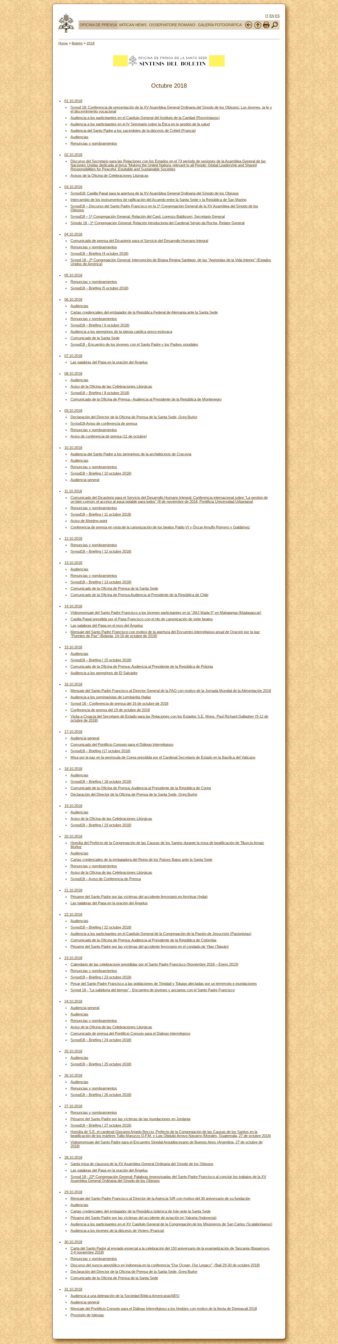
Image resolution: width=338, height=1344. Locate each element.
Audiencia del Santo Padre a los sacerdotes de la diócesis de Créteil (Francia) (133, 131)
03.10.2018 (73, 187)
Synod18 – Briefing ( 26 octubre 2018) (101, 1095)
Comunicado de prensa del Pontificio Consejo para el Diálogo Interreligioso (130, 1034)
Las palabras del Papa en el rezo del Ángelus (107, 626)
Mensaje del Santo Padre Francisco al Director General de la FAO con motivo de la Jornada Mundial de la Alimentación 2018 (171, 691)
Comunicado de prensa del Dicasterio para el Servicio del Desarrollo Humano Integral (139, 241)
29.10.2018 (73, 1192)
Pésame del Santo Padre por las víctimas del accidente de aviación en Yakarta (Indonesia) (144, 1218)
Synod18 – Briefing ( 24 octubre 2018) (101, 1040)
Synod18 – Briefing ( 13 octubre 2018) (101, 582)
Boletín (77, 43)
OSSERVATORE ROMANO (172, 25)
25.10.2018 (73, 1051)
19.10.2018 (73, 806)
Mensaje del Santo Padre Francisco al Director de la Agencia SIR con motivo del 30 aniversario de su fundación (160, 1199)
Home (63, 43)
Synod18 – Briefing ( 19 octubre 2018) (101, 825)
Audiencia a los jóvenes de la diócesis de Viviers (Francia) (117, 1231)
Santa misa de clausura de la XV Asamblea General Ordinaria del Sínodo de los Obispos (142, 1164)
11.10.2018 (73, 491)
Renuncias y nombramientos (94, 143)
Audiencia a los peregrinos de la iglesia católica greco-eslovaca (121, 332)
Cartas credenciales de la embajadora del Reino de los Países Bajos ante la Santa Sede (141, 860)
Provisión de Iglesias (87, 1315)
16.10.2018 (73, 684)
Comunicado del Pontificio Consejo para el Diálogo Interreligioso (122, 745)
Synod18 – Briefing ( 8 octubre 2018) (100, 393)
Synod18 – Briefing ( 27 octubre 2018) (101, 1125)
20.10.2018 (73, 836)
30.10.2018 (73, 1242)
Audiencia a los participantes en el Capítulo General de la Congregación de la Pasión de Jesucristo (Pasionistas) (161, 934)
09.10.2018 (73, 411)
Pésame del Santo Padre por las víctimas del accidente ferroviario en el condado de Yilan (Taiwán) (150, 947)
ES (277, 16)
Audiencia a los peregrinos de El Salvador (104, 673)
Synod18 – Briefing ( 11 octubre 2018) (101, 514)
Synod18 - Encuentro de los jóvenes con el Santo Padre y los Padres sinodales (134, 344)
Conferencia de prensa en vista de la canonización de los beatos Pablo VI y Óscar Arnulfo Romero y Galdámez (160, 527)
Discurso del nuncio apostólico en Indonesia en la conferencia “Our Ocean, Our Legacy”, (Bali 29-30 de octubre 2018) (165, 1265)
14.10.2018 (73, 606)
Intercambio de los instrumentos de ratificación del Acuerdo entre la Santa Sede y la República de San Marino (158, 200)
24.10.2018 (73, 1001)
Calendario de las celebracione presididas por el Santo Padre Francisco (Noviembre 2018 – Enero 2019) (154, 964)
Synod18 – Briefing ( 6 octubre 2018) (100, 325)
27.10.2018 (73, 1106)
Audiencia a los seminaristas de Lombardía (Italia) (111, 697)
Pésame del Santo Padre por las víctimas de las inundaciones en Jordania (130, 1119)
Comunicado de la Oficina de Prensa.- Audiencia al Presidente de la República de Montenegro (146, 399)
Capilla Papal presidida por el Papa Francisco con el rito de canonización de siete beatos (142, 619)
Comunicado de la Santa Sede (95, 338)
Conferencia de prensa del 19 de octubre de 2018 (110, 710)
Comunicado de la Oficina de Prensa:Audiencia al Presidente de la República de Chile (139, 595)
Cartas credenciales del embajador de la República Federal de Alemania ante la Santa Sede (144, 312)
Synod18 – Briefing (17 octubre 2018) (100, 751)
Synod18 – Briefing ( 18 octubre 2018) (101, 782)
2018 (91, 43)
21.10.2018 (73, 890)
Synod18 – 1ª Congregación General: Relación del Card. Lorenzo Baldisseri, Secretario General (148, 217)
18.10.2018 (73, 769)
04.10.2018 (73, 234)
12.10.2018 (73, 539)
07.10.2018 (73, 356)
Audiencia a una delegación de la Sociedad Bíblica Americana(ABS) (125, 1296)
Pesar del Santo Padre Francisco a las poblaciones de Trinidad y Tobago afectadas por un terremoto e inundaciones (164, 984)
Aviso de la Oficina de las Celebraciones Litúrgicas (111, 386)
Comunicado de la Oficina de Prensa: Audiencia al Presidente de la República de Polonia (142, 667)
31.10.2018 (73, 1289)
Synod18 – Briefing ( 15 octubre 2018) (101, 660)
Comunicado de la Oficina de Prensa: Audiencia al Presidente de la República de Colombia (143, 940)
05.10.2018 (73, 275)
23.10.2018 (73, 958)
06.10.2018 (73, 300)
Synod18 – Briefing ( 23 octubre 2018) (101, 977)
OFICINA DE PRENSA (98, 25)
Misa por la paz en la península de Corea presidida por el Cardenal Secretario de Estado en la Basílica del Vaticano (163, 757)
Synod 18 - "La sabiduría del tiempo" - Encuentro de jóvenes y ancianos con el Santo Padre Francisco (153, 990)
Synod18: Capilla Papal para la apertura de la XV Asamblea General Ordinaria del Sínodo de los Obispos (155, 193)
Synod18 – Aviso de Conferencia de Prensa (106, 879)
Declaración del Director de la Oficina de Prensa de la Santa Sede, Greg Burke (134, 417)
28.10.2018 (73, 1158)
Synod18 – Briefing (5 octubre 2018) (99, 288)
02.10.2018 (73, 155)
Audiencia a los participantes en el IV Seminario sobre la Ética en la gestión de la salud (140, 124)
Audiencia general (85, 480)
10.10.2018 (73, 448)
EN (271, 16)
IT (266, 16)
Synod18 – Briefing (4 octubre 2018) (99, 254)
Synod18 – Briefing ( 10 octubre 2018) (101, 473)
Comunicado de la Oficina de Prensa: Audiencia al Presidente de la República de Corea (141, 788)
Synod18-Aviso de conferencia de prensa (104, 424)
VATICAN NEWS (132, 25)
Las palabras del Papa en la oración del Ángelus (109, 362)
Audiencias (79, 137)
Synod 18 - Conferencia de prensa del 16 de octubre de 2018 (119, 704)
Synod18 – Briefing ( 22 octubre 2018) (101, 927)
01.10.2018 (73, 101)
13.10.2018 (73, 563)
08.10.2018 (73, 374)
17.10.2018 (73, 732)
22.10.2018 (73, 914)
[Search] (275, 28)
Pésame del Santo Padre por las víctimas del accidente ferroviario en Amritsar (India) (139, 897)
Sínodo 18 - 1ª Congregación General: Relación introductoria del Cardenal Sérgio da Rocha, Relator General (157, 223)
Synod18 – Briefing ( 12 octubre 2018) (101, 551)
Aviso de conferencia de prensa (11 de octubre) (109, 436)
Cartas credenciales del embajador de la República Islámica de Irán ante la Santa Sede (141, 1211)
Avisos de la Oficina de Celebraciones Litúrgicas (109, 176)
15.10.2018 (73, 647)
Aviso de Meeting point (89, 521)
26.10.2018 (73, 1076)
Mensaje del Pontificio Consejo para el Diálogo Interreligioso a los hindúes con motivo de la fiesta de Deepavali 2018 (164, 1309)
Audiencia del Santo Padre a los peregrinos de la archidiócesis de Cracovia (131, 454)
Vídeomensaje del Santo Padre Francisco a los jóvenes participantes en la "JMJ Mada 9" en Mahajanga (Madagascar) (166, 613)
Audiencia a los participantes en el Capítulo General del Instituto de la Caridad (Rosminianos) (145, 118)
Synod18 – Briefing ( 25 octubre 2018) (101, 1064)
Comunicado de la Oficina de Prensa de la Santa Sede (114, 589)
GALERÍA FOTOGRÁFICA (220, 25)
